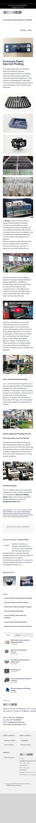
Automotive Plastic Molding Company (18, 607)
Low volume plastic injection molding (21, 680)
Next (30, 30)
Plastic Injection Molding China (22, 513)
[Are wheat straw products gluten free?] (6, 660)
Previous (23, 30)
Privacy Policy (26, 745)
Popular (8, 635)
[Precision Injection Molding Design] (6, 688)
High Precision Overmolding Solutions (18, 626)
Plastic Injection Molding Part (11, 515)
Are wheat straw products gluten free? (20, 661)
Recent (18, 635)
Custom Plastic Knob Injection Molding (18, 598)
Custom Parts (9, 745)
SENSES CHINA (26, 785)
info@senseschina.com (18, 7)
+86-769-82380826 (16, 717)
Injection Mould (9, 740)
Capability (24, 740)
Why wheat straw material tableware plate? (20, 641)
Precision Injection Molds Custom (16, 602)
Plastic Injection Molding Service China (18, 516)
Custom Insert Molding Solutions (16, 622)
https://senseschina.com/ (16, 724)
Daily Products (9, 757)
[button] (4, 581)
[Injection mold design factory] (6, 650)
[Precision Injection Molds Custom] (26, 577)
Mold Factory (15, 670)
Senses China (8, 509)
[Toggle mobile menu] (32, 12)
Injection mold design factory (18, 651)
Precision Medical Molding (13, 611)
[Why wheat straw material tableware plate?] (6, 640)
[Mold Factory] (6, 670)
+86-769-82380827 (13, 720)
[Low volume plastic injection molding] (6, 679)
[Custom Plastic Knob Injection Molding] (9, 577)
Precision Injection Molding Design (20, 689)
